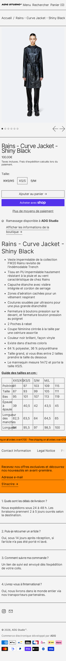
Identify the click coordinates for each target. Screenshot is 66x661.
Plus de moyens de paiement (33, 211)
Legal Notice (46, 450)
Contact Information (16, 450)
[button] (40, 5)
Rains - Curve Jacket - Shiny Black (40, 18)
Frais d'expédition (29, 161)
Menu (27, 5)
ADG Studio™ (19, 629)
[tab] (2, 128)
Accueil (7, 18)
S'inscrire (8, 484)
